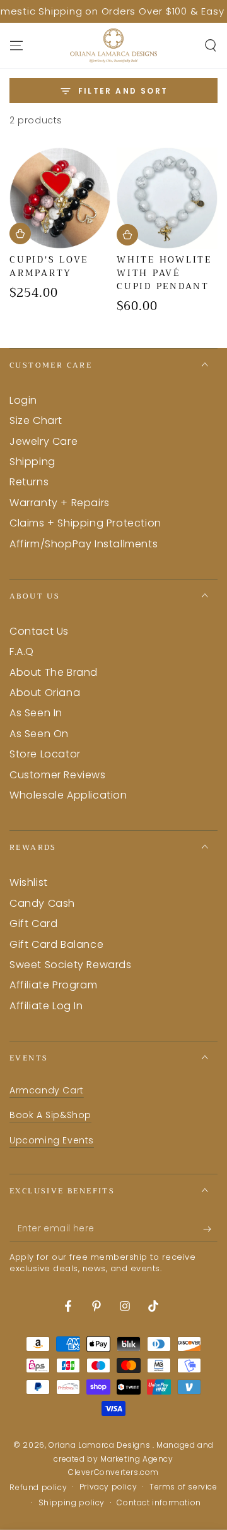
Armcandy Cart (46, 1090)
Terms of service (183, 1487)
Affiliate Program (53, 985)
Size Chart (35, 420)
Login (23, 400)
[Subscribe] (210, 1229)
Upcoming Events (51, 1140)
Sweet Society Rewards (70, 964)
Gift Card (33, 923)
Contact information (159, 1503)
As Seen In (35, 713)
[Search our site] (210, 45)
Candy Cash (42, 903)
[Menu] (16, 45)
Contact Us (39, 631)
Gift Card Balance (56, 944)
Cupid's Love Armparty (48, 266)
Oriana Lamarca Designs (101, 1445)
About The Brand (53, 672)
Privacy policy (108, 1487)
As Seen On (39, 733)
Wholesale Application (68, 795)
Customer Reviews (57, 775)
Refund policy (38, 1488)
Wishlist (28, 882)
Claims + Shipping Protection (85, 523)
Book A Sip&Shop (50, 1115)
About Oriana (44, 692)
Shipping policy (71, 1503)
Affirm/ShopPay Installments (83, 544)
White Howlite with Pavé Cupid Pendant (164, 273)
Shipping (32, 461)
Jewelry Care (43, 441)
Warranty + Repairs (59, 502)
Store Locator (45, 754)
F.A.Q (21, 651)
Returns (29, 482)
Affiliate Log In (46, 1005)
